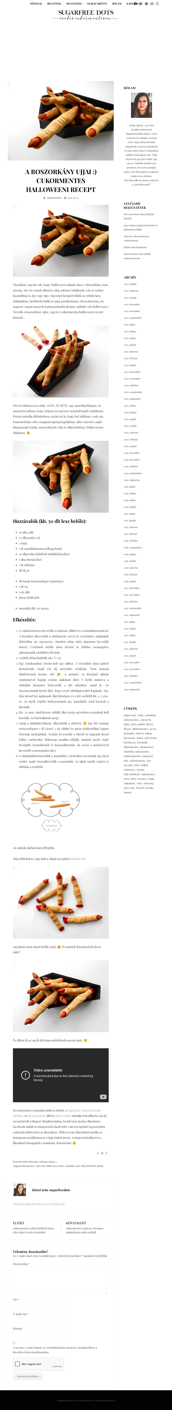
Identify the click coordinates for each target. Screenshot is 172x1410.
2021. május (130, 338)
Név (16, 1299)
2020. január (130, 446)
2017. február (130, 533)
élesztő (140, 787)
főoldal (36, 3)
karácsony (129, 738)
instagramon (36, 1116)
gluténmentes (140, 728)
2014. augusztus (132, 689)
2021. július (129, 324)
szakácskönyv (97, 3)
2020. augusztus (132, 398)
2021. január (130, 365)
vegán (150, 778)
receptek (54, 3)
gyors (153, 728)
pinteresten (63, 1116)
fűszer (127, 728)
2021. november (132, 311)
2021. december (132, 304)
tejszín (140, 769)
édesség (43, 1161)
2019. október (131, 466)
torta (126, 778)
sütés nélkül (141, 765)
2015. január (130, 655)
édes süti (40, 1165)
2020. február (131, 439)
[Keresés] (157, 3)
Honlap (17, 1328)
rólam (117, 3)
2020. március (131, 432)
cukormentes (28, 1165)
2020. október (131, 385)
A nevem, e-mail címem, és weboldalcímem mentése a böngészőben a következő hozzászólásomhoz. (55, 1350)
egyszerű (145, 719)
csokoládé (150, 715)
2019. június (130, 493)
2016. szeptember (133, 547)
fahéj (126, 724)
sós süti (128, 765)
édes (139, 783)
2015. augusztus (132, 615)
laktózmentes (131, 747)
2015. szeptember (133, 608)
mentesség (74, 3)
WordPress (110, 1400)
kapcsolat (134, 3)
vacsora (141, 778)
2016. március (131, 567)
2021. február (130, 358)
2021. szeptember (133, 317)
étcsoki (149, 787)
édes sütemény (30, 1161)
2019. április (130, 506)
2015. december (132, 588)
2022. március (131, 290)
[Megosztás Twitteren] (102, 1153)
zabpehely (129, 783)
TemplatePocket (85, 1400)
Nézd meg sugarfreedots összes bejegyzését (39, 1204)
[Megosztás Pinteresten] (107, 1153)
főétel (149, 724)
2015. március (131, 648)
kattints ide (77, 859)
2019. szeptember (133, 473)
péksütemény (137, 760)
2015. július (129, 621)
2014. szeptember (133, 682)
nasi (78, 1165)
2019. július (129, 486)
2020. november (132, 378)
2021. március (131, 351)
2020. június (130, 412)
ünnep (52, 1161)
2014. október (131, 675)
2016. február (130, 574)
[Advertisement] (86, 45)
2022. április (130, 284)
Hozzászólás (21, 1264)
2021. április (130, 344)
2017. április (130, 520)
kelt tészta (150, 738)
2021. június (130, 331)
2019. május (130, 500)
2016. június (130, 554)
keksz (61, 1165)
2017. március (131, 527)
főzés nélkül (138, 724)
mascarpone (142, 751)
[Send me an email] (152, 3)
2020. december (132, 371)
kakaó (148, 733)
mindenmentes (132, 756)
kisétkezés (130, 742)
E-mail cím (21, 1314)
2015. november (132, 594)
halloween (51, 1165)
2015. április (130, 642)
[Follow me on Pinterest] (146, 3)
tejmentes (129, 769)
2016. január (130, 581)
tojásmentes (148, 774)
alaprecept (130, 715)
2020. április (130, 425)
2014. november (132, 669)
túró (133, 778)
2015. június (130, 628)
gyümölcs (129, 733)
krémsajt (142, 742)
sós (148, 760)
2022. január (130, 297)
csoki (140, 715)
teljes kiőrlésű (88, 1165)
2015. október (131, 601)
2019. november (132, 459)
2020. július (130, 405)
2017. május (129, 513)
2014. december (132, 662)
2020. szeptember (133, 392)
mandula (69, 1165)
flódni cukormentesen (135, 247)
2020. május (130, 419)
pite (126, 760)
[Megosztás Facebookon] (98, 1153)
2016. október (131, 540)
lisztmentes (146, 747)
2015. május (130, 635)
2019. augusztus (132, 480)
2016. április (130, 561)
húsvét (140, 733)
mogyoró (148, 756)
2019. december (132, 452)
